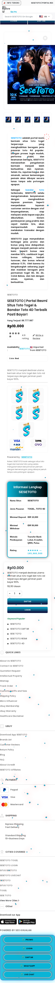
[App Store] (9, 922)
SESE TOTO (5, 895)
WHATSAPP (29, 965)
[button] (45, 38)
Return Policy (7, 749)
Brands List (6, 739)
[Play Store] (27, 922)
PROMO (29, 939)
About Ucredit (7, 764)
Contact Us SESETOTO (11, 665)
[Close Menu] (3, 12)
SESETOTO (16, 138)
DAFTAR (27, 601)
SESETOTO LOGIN (9, 865)
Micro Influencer (8, 701)
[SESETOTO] (13, 11)
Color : (14, 358)
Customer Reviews (10, 744)
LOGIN (13, 20)
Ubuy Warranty (8, 711)
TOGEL (3, 890)
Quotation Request (10, 670)
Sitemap (4, 680)
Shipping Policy (8, 695)
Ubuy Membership (9, 706)
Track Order (6, 685)
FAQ (2, 759)
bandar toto (35, 189)
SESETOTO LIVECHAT (10, 875)
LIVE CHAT (29, 973)
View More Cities (9, 900)
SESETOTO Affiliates (10, 769)
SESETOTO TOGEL (9, 860)
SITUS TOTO (6, 885)
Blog (2, 754)
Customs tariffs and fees (13, 690)
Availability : (13, 349)
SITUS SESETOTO (8, 870)
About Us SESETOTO (10, 660)
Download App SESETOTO (13, 734)
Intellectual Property (11, 675)
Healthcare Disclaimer (12, 716)
